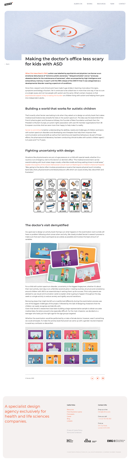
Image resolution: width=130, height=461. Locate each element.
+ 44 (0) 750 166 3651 (104, 419)
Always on (78, 4)
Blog (68, 419)
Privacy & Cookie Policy (74, 430)
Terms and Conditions (74, 432)
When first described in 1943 (36, 73)
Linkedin (70, 421)
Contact (122, 4)
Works (89, 4)
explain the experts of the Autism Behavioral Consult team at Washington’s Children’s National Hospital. (64, 165)
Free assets (70, 414)
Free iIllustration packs (74, 412)
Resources (101, 4)
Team (112, 4)
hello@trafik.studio (104, 412)
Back (7, 64)
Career (69, 416)
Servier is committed (33, 130)
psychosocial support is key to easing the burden (44, 95)
